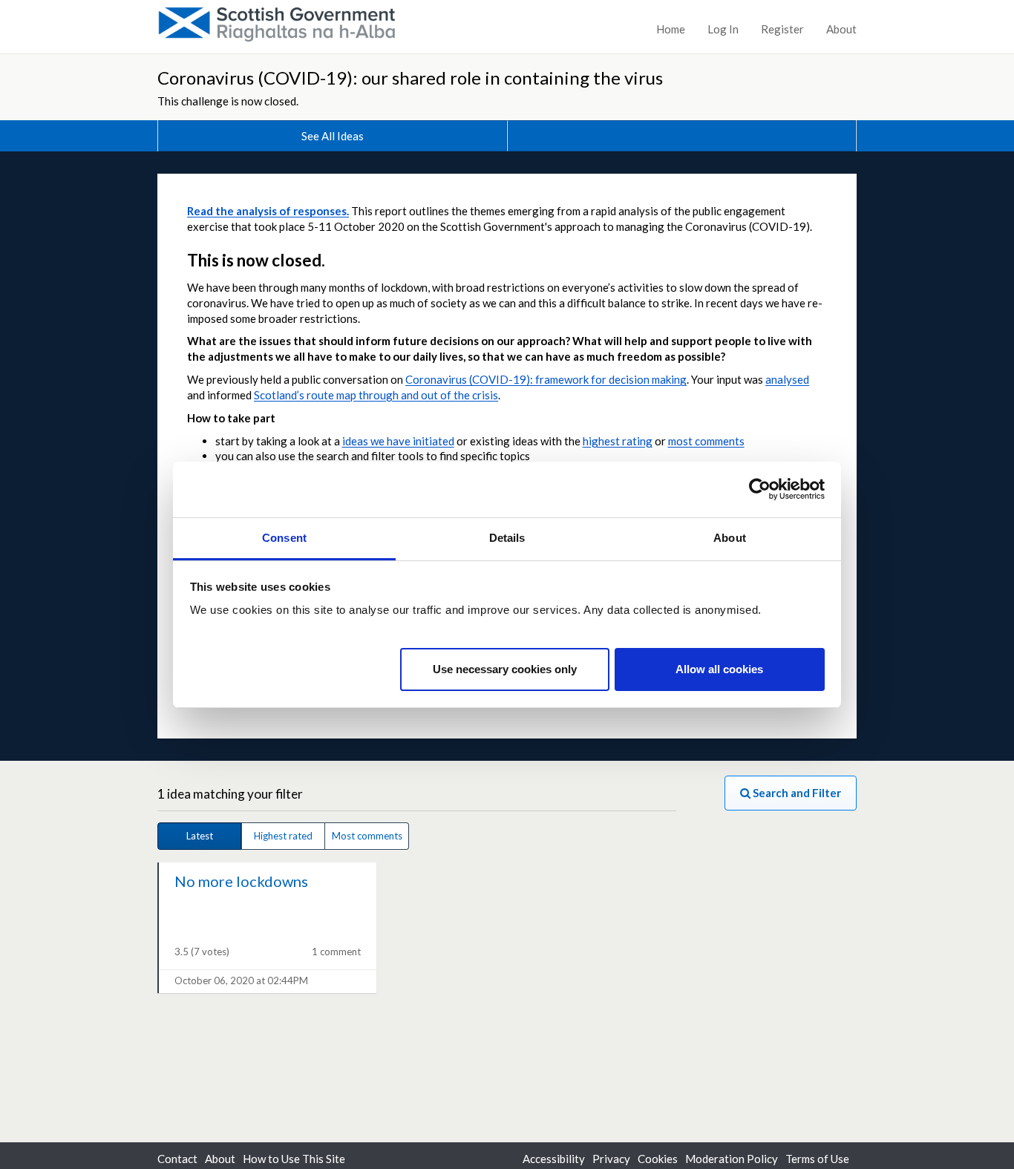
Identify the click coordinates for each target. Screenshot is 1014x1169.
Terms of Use (817, 1158)
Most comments (367, 836)
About (841, 29)
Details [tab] (507, 537)
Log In (723, 29)
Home (670, 29)
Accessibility (554, 1158)
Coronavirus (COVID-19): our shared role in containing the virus (410, 77)
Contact (177, 1158)
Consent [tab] (284, 537)
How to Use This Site (294, 1158)
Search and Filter (795, 792)
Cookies (658, 1158)
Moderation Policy (731, 1158)
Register (782, 29)
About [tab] (729, 537)
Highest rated (283, 836)
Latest (199, 836)
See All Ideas (332, 136)
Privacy (611, 1158)
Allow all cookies (719, 668)
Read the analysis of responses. (268, 210)
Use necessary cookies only (505, 668)
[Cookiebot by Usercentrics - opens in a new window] (760, 489)
